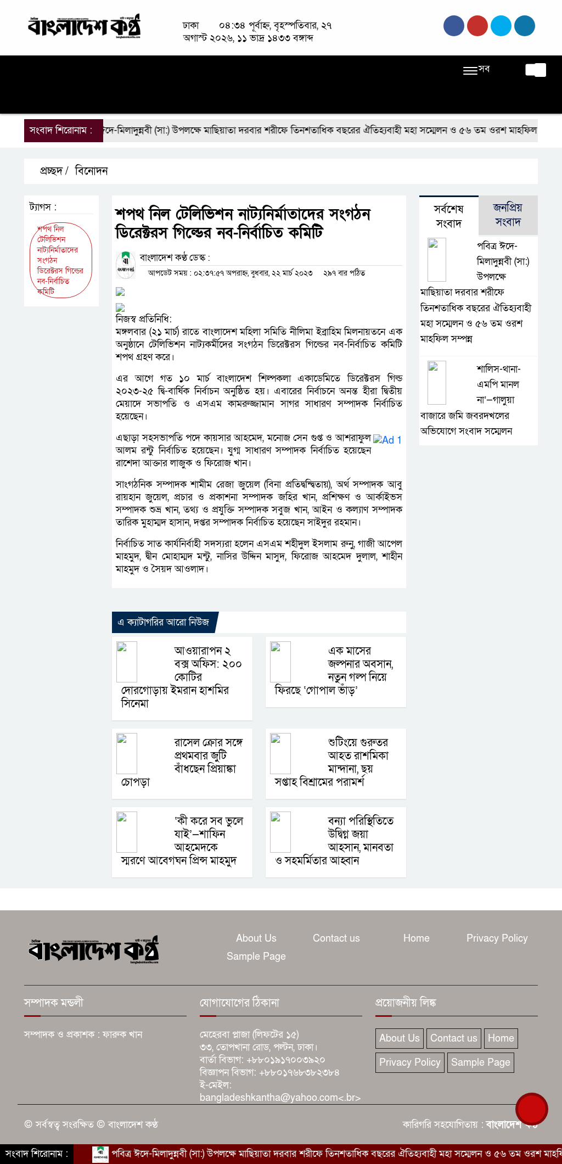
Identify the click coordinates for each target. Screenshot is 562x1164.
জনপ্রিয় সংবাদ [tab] (507, 215)
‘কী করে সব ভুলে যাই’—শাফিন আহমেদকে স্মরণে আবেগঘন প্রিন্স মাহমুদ (182, 841)
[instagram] (501, 25)
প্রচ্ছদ (40, 70)
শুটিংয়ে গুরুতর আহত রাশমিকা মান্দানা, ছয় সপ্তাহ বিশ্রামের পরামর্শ (332, 763)
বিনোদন (409, 70)
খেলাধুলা (340, 70)
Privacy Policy (497, 938)
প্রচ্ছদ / (53, 171)
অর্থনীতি (198, 70)
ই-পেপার (140, 99)
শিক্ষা (69, 99)
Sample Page (256, 956)
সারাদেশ (242, 70)
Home (416, 938)
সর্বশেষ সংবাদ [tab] (448, 217)
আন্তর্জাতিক (291, 70)
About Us (256, 938)
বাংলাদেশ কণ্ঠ (512, 1124)
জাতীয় (75, 70)
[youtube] (524, 25)
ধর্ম (375, 70)
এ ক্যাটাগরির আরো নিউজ (163, 622)
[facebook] (453, 25)
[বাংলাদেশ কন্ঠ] (83, 25)
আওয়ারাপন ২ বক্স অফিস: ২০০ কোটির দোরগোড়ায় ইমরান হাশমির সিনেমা (181, 677)
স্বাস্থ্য (38, 99)
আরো (101, 99)
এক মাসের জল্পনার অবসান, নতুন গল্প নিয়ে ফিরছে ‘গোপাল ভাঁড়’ (334, 671)
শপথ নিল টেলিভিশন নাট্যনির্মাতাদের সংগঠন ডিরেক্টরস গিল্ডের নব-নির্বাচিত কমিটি (60, 260)
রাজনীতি (116, 70)
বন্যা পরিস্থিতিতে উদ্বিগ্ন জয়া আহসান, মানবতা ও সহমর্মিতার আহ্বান (334, 841)
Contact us (336, 938)
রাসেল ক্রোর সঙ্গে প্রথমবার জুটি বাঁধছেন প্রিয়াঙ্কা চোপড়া (182, 763)
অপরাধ (158, 70)
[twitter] (477, 25)
